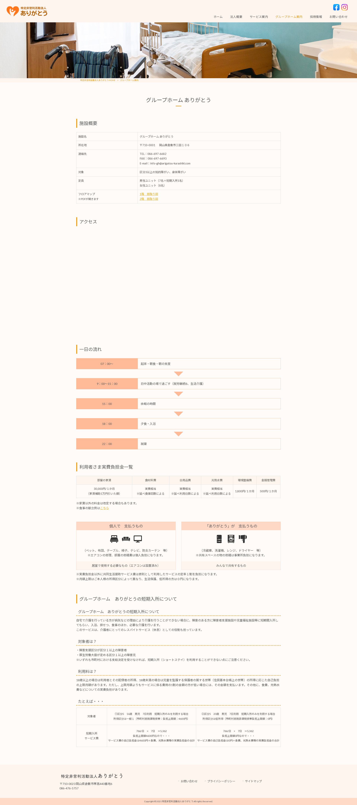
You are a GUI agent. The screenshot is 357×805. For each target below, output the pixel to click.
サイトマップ (253, 781)
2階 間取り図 (149, 199)
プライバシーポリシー (221, 781)
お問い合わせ (189, 781)
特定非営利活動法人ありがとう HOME (97, 80)
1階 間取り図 (149, 194)
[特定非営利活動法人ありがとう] (27, 11)
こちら (104, 508)
